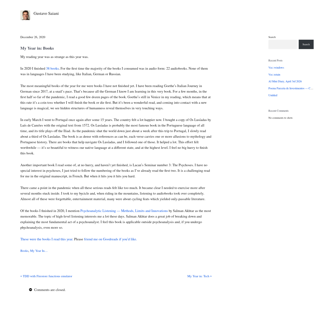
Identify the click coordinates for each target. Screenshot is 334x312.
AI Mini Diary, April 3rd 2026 (285, 81)
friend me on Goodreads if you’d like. (110, 239)
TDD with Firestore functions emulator (47, 276)
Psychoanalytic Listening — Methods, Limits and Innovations (124, 210)
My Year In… (39, 250)
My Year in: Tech (198, 276)
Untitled (272, 95)
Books (24, 250)
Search (272, 37)
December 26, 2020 (32, 37)
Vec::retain (274, 74)
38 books (52, 68)
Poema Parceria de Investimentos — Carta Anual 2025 (298, 88)
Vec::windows (276, 67)
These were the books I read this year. (46, 239)
